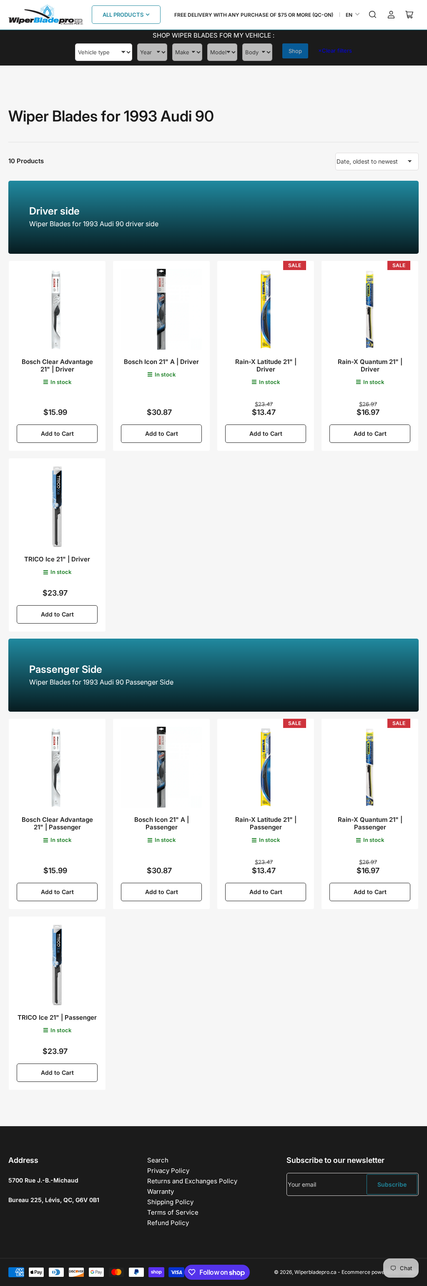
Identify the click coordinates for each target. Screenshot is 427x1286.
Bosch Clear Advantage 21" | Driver (57, 365)
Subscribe (392, 1184)
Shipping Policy (170, 1202)
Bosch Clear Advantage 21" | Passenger (57, 823)
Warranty (160, 1191)
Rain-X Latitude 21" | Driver (265, 365)
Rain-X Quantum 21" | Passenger (370, 823)
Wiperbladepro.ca (315, 1272)
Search (157, 1160)
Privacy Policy (168, 1171)
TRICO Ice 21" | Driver (57, 559)
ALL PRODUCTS (123, 14)
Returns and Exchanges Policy (192, 1181)
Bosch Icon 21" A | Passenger (161, 823)
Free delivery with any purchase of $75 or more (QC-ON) (253, 15)
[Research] (373, 14)
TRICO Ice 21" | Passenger (57, 1017)
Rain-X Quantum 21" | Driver (370, 365)
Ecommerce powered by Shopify (380, 1272)
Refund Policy (168, 1223)
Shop (295, 51)
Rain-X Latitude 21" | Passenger (265, 823)
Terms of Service (172, 1212)
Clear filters (335, 50)
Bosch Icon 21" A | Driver (161, 362)
